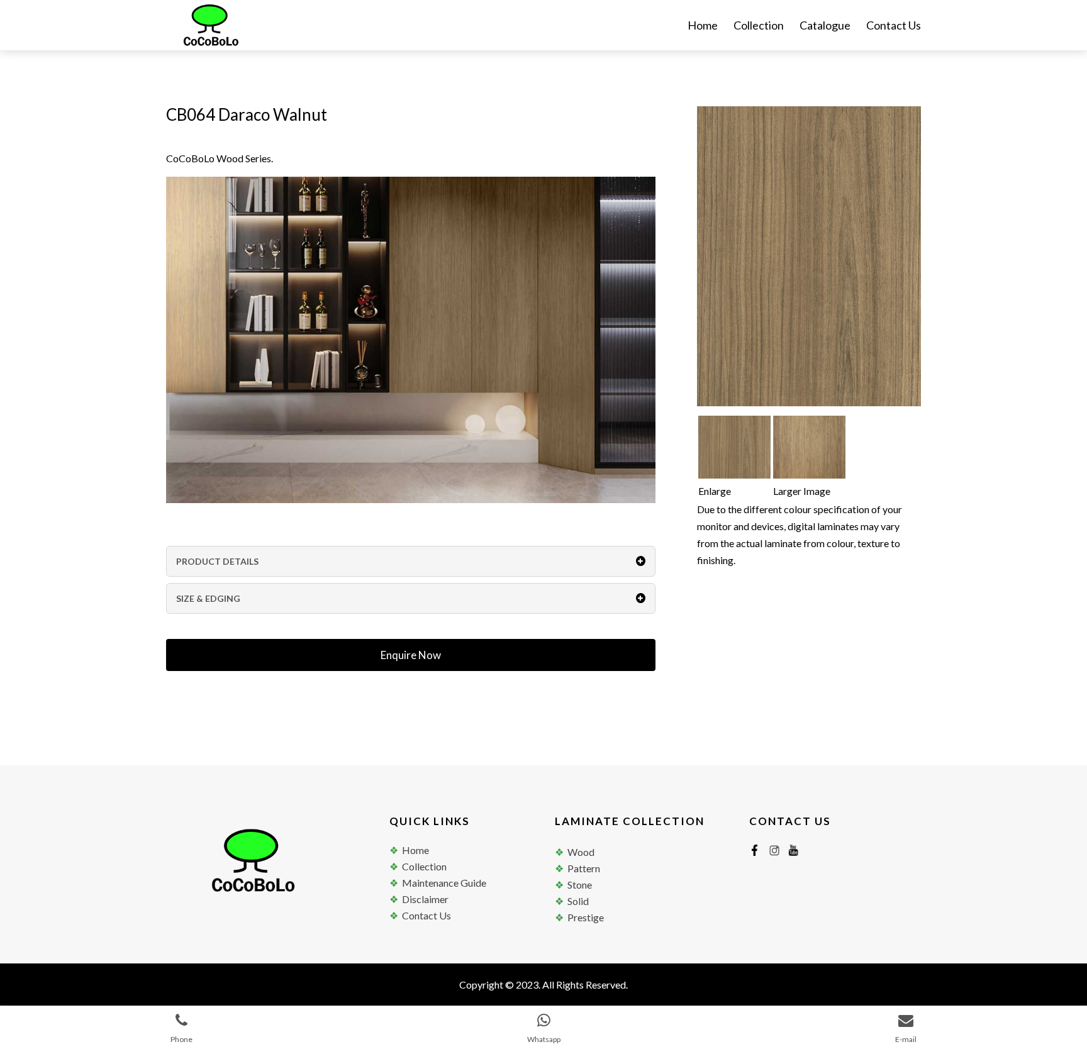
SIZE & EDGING (208, 598)
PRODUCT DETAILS (217, 561)
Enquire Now (411, 655)
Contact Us (893, 26)
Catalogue (825, 26)
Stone (579, 884)
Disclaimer (425, 899)
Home (703, 26)
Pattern (583, 868)
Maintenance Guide (444, 883)
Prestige (585, 917)
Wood (580, 852)
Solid (578, 901)
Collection (758, 26)
